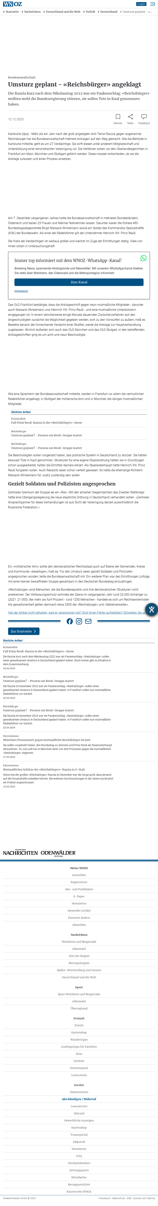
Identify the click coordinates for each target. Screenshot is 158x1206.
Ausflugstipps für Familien (79, 1046)
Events (79, 1025)
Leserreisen (79, 1075)
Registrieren (79, 882)
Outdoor (79, 1061)
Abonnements (79, 1092)
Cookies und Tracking (144, 1198)
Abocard (79, 1113)
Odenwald (79, 949)
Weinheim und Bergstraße (79, 941)
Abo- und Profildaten (79, 889)
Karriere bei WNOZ (79, 1191)
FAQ (79, 1156)
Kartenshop (79, 1032)
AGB (129, 1198)
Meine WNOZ (79, 868)
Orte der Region (79, 956)
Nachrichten (79, 935)
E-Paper (79, 896)
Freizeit (79, 1018)
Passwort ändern (79, 917)
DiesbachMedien (79, 1163)
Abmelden (79, 925)
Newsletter (79, 903)
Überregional (79, 1008)
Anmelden (79, 875)
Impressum (21, 291)
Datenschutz (118, 1198)
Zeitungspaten (79, 1170)
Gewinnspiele (79, 1068)
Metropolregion (79, 963)
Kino (79, 1054)
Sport (79, 987)
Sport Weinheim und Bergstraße (79, 994)
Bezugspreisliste (79, 1184)
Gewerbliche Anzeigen (79, 1120)
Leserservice (79, 1106)
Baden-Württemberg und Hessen (79, 970)
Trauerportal (79, 1134)
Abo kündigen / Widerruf (79, 1099)
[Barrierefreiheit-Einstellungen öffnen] (151, 609)
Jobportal (79, 1142)
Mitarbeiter (79, 1177)
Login (141, 4)
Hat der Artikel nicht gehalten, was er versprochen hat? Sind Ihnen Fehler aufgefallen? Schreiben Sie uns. (78, 612)
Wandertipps (79, 1039)
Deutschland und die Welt (79, 977)
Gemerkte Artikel (79, 910)
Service (79, 1085)
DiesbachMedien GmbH (19, 1198)
